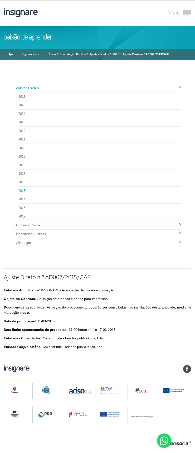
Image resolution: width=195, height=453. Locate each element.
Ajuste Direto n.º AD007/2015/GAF (146, 54)
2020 (22, 148)
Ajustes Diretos (99, 54)
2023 (22, 122)
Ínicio (52, 54)
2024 (22, 114)
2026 (22, 96)
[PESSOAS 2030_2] (144, 390)
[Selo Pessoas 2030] (17, 414)
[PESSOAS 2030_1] (112, 390)
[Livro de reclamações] (144, 414)
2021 (22, 139)
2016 (22, 182)
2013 (22, 208)
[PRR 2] (80, 414)
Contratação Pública (72, 54)
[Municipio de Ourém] (17, 390)
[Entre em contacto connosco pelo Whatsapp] (164, 441)
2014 (22, 199)
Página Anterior (30, 54)
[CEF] (48, 390)
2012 (22, 216)
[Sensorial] (179, 443)
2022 (22, 131)
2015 (115, 54)
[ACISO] (80, 390)
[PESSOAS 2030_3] (176, 390)
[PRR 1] (48, 414)
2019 (22, 156)
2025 (22, 105)
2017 (22, 173)
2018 (22, 165)
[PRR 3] (112, 414)
